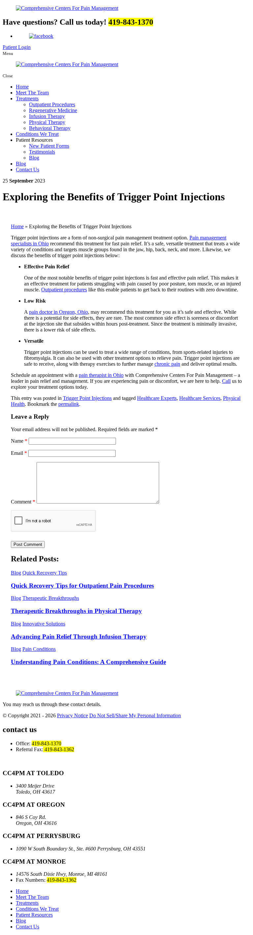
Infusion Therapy (47, 116)
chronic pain (167, 364)
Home (22, 86)
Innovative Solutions (43, 624)
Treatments (27, 98)
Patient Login (17, 47)
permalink (68, 404)
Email (19, 453)
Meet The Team (32, 92)
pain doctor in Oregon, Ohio (58, 312)
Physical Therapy (47, 122)
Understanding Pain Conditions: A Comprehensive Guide (88, 661)
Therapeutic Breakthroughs (50, 598)
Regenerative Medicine (53, 110)
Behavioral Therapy (49, 128)
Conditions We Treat (37, 134)
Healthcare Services (199, 398)
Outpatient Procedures (52, 104)
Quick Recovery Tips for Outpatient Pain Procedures (82, 585)
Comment (23, 501)
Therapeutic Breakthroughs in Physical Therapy (76, 610)
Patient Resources (34, 915)
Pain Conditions (39, 649)
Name (19, 441)
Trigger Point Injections (87, 398)
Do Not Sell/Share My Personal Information (135, 715)
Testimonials (42, 152)
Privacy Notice (72, 715)
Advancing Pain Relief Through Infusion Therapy (79, 636)
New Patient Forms (49, 146)
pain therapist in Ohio (101, 375)
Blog (34, 157)
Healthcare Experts (157, 398)
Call (226, 381)
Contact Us (27, 169)
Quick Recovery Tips (44, 573)
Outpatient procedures (64, 289)
